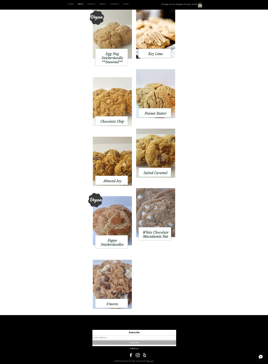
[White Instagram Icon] (137, 355)
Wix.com (149, 361)
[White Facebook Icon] (131, 355)
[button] (200, 5)
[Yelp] (144, 355)
